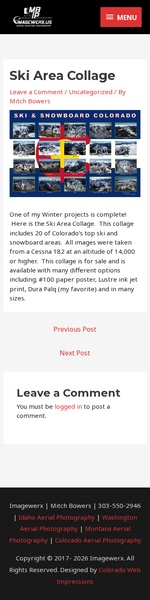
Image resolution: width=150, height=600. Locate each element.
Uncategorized (90, 92)
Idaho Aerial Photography (57, 517)
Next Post (75, 353)
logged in (68, 406)
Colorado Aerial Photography (98, 540)
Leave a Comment (36, 92)
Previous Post (74, 329)
